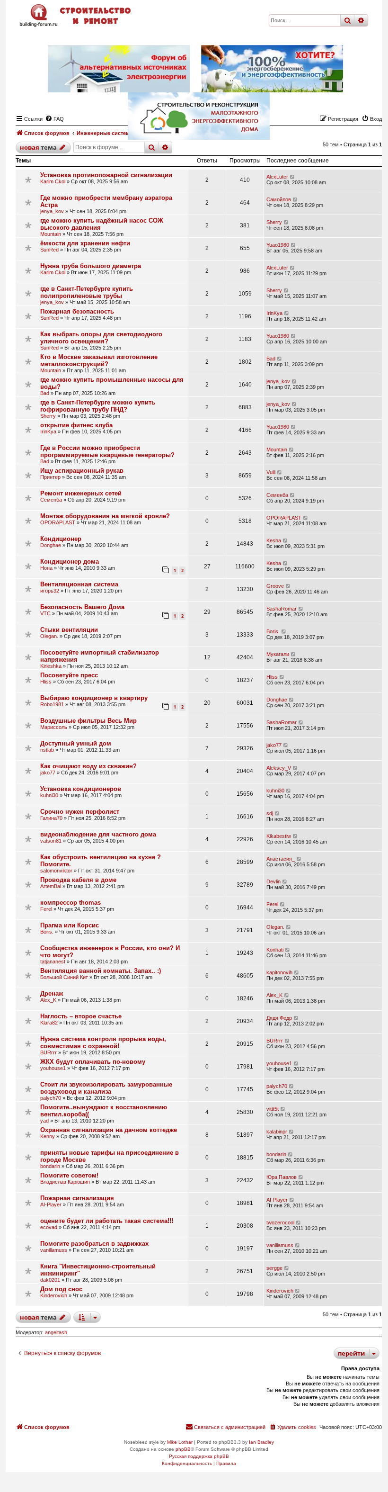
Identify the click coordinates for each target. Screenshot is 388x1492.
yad (44, 1120)
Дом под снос (61, 1289)
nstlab (47, 750)
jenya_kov (52, 211)
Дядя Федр (279, 1018)
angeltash (56, 1332)
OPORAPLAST (57, 522)
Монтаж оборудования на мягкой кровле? (105, 516)
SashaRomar (281, 608)
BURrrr (48, 1052)
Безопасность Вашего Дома (82, 607)
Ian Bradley (261, 1442)
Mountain (50, 234)
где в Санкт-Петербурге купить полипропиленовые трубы (86, 292)
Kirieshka (51, 666)
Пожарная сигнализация (77, 1198)
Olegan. (49, 636)
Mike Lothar (180, 1442)
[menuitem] (292, 1427)
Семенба (51, 500)
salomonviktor (56, 870)
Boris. (273, 631)
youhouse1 (53, 1068)
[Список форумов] (76, 15)
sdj (269, 813)
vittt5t (272, 1109)
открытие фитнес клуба (76, 425)
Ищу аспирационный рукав (81, 470)
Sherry (274, 222)
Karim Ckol (52, 181)
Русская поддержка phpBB (199, 1456)
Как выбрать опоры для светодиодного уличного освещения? (101, 338)
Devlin (273, 881)
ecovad (48, 1227)
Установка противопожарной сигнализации (106, 175)
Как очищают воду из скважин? (88, 766)
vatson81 (51, 841)
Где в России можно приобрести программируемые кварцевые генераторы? (107, 451)
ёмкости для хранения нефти (85, 243)
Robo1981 (52, 704)
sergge (274, 1268)
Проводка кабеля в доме (78, 879)
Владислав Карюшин (65, 1182)
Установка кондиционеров (80, 788)
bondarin (50, 1166)
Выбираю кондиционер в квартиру (94, 697)
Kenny (47, 1136)
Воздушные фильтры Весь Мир (88, 720)
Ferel (46, 909)
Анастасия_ (280, 859)
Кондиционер (60, 538)
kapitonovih (279, 972)
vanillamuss (53, 1250)
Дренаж (51, 993)
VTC (45, 613)
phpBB (183, 1449)
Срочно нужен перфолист (79, 811)
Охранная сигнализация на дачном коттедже (108, 1129)
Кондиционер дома (69, 561)
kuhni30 (49, 795)
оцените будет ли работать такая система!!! (106, 1220)
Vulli (270, 472)
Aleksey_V (278, 768)
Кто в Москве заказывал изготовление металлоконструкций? (99, 360)
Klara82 (49, 1022)
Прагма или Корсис (69, 925)
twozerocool (280, 1222)
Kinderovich (53, 1295)
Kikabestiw (278, 836)
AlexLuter (277, 177)
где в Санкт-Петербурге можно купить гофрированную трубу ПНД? (97, 406)
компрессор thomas (70, 902)
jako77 (274, 745)
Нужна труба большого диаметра (90, 266)
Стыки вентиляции (69, 629)
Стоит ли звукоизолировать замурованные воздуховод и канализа (106, 1088)
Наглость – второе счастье (81, 1016)
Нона (46, 568)
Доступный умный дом (75, 743)
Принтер (50, 477)
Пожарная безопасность (77, 311)
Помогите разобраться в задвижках (94, 1243)
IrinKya (274, 313)
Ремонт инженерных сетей (81, 493)
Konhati (274, 950)
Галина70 (51, 818)
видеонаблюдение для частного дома (98, 834)
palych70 (50, 1098)
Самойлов (278, 199)
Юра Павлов (281, 1177)
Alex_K (48, 1000)
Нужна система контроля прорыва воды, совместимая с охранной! (103, 1042)
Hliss (46, 681)
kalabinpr (276, 1131)
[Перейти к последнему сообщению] (293, 177)
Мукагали (277, 654)
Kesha (273, 540)
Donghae (50, 545)
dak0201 (50, 1280)
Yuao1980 (277, 245)
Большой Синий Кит (64, 977)
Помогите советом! (69, 1175)
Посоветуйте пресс (69, 675)
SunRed (49, 249)
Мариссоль (53, 727)
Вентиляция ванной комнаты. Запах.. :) (100, 970)
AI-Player (51, 1204)
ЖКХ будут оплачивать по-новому (92, 1061)
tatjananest (52, 961)
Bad (270, 358)
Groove (275, 586)
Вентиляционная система (79, 584)
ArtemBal (50, 886)
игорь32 (49, 590)
